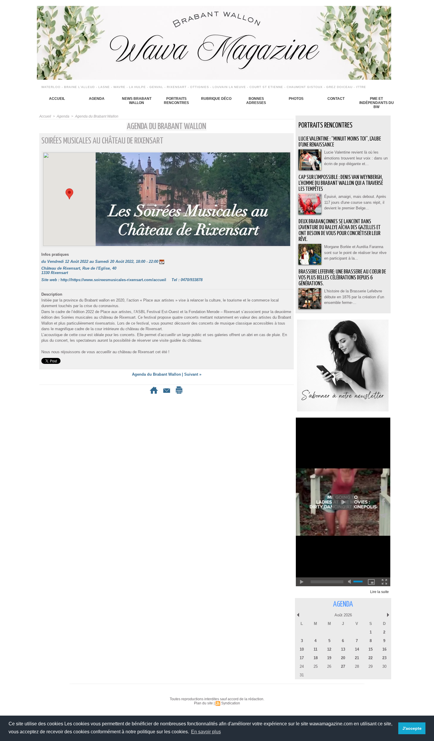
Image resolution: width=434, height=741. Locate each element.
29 (370, 666)
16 (384, 649)
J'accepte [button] (412, 728)
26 (329, 666)
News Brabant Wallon (136, 101)
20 (343, 658)
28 (357, 666)
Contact (336, 99)
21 (357, 658)
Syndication (230, 703)
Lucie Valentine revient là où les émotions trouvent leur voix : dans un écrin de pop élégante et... (356, 158)
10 (302, 649)
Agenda (97, 99)
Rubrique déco (216, 99)
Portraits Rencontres (176, 101)
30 (384, 666)
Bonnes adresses (256, 101)
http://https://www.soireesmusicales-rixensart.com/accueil (113, 280)
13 (343, 649)
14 (357, 649)
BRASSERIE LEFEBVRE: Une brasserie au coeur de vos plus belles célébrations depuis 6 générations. (342, 277)
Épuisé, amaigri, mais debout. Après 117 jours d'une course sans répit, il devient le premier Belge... (355, 202)
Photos (296, 99)
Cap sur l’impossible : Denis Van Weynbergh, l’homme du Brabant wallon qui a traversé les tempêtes (340, 183)
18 (316, 658)
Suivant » (192, 374)
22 (370, 658)
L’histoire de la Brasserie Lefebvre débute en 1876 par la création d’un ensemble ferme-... (354, 297)
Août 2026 (343, 615)
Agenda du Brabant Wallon (96, 116)
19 (329, 658)
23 (384, 658)
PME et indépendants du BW (376, 103)
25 (316, 666)
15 (370, 649)
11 (315, 649)
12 (329, 649)
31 (302, 675)
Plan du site (203, 703)
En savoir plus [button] (206, 731)
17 (302, 658)
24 (302, 666)
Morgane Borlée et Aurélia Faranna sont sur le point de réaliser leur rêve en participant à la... (355, 252)
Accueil (57, 99)
